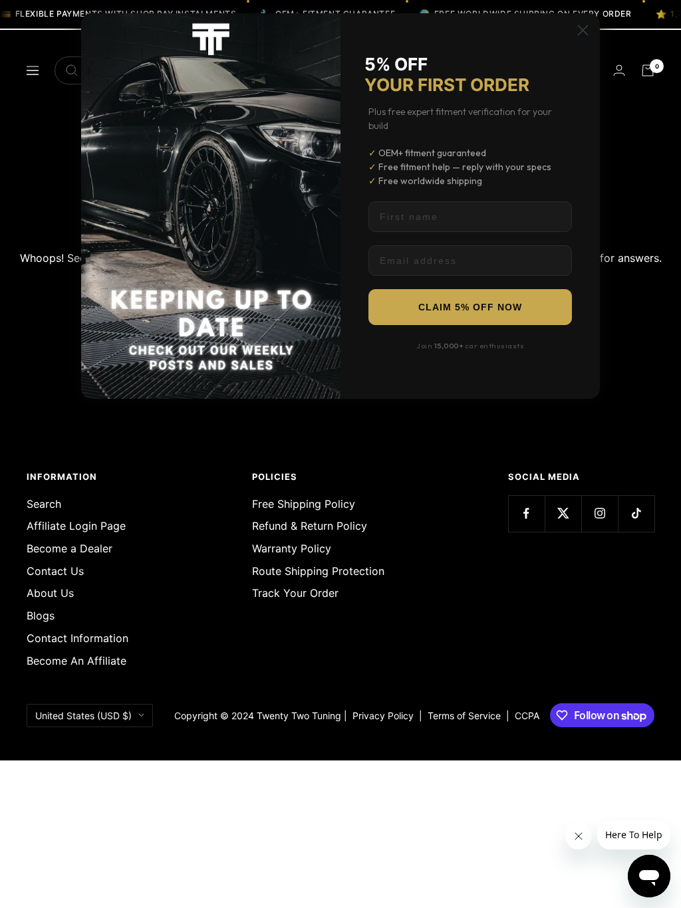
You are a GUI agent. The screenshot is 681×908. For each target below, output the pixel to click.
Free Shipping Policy (303, 504)
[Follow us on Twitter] (563, 513)
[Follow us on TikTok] (636, 513)
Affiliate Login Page (76, 525)
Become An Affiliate (76, 660)
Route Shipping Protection (318, 571)
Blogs (41, 615)
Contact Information (77, 638)
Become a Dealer (69, 548)
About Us (50, 593)
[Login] (619, 70)
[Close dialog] (583, 30)
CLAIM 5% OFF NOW (470, 307)
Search (44, 504)
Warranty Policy (291, 548)
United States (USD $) (83, 715)
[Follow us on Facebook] (526, 513)
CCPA (524, 715)
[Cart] (647, 70)
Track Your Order (295, 593)
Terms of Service (467, 715)
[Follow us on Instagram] (599, 513)
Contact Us (55, 571)
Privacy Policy (383, 715)
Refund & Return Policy (309, 525)
